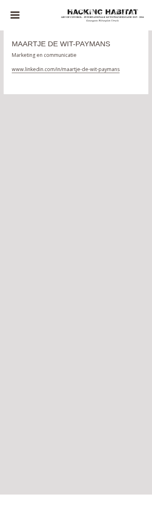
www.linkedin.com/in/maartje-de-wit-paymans (66, 69)
